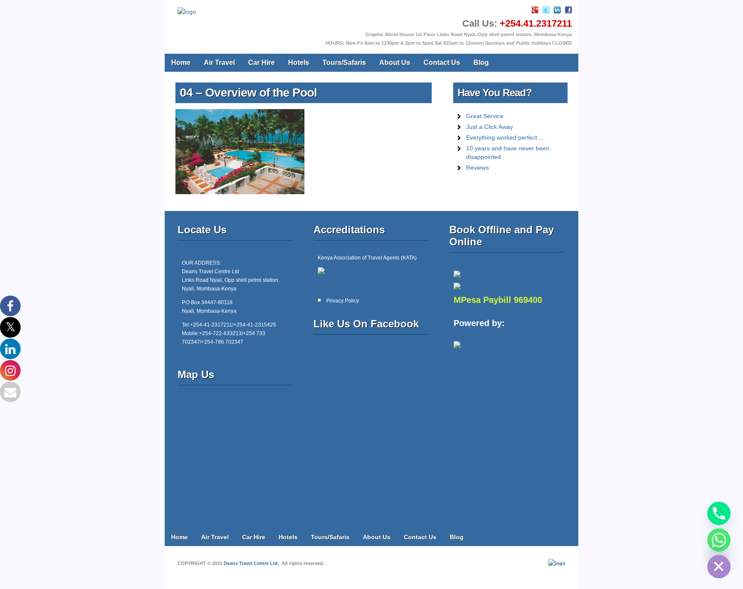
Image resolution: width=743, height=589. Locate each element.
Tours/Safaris (344, 62)
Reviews (477, 167)
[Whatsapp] (719, 540)
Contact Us (442, 62)
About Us (394, 62)
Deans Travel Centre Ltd (251, 563)
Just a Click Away (489, 126)
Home (180, 62)
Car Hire (261, 62)
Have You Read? (494, 92)
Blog (481, 62)
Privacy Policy (342, 301)
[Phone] (719, 513)
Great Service (485, 116)
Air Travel (219, 62)
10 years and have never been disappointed (508, 152)
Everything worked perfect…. (505, 137)
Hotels (298, 62)
